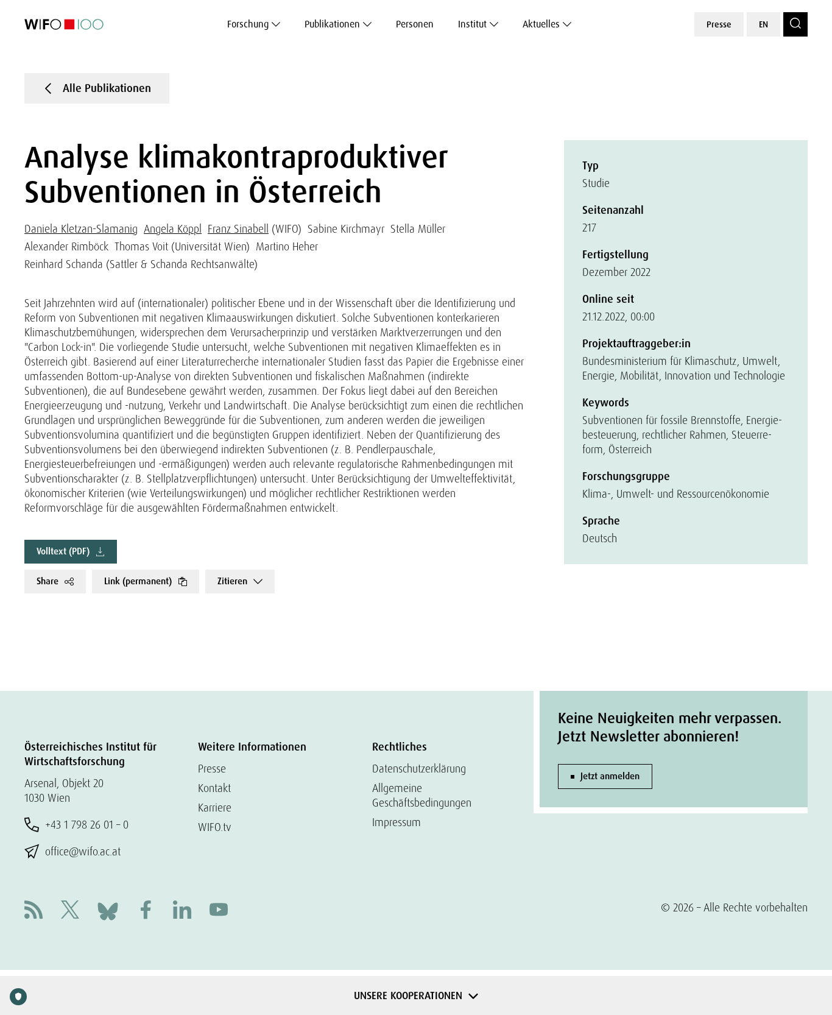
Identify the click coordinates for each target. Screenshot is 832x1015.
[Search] (795, 24)
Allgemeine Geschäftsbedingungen (421, 795)
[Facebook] (145, 911)
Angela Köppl (173, 229)
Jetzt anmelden (610, 776)
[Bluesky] (107, 910)
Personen (415, 24)
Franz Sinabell (238, 229)
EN (763, 24)
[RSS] (33, 911)
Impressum (396, 822)
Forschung (248, 24)
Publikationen (332, 24)
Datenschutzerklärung (419, 769)
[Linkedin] (182, 911)
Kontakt (214, 788)
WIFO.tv (214, 827)
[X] (70, 911)
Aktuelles (541, 24)
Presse (719, 24)
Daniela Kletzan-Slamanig (81, 229)
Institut (472, 24)
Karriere (214, 808)
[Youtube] (219, 911)
